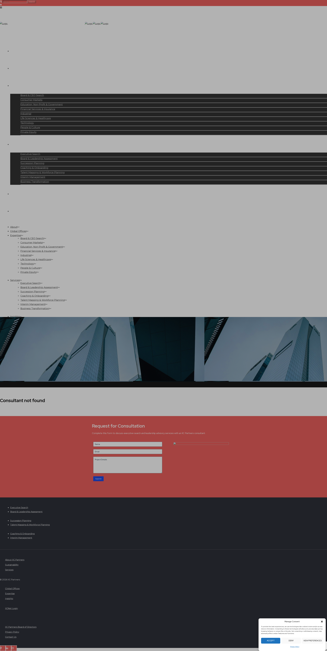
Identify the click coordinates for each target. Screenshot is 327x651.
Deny (291, 640)
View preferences (312, 640)
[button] (322, 621)
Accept (271, 640)
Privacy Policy (294, 647)
